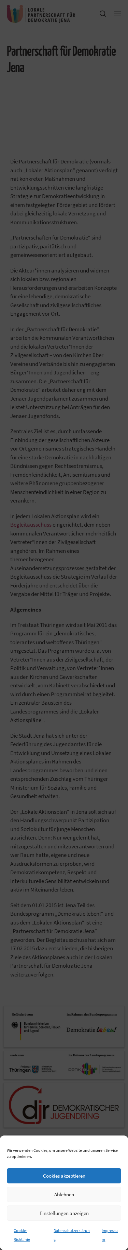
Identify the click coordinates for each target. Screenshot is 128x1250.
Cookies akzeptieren (64, 1176)
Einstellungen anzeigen (64, 1213)
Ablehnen (64, 1194)
